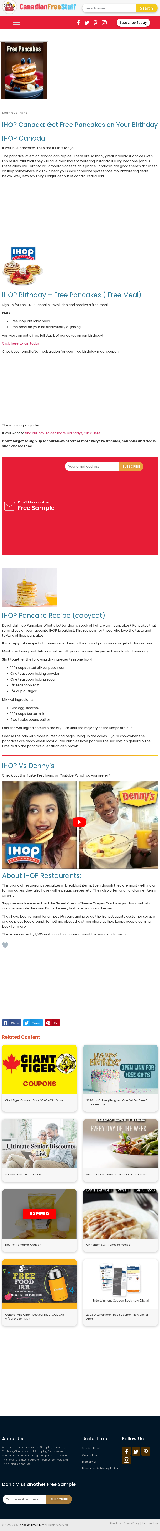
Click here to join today (21, 343)
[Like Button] (5, 945)
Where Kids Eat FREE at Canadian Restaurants (116, 1174)
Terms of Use (150, 1523)
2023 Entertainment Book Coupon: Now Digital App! (117, 1317)
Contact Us (89, 1455)
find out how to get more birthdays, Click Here (63, 433)
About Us (115, 1523)
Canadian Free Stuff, (31, 1525)
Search (146, 8)
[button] (11, 1022)
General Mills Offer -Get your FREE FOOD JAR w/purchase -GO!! (34, 1317)
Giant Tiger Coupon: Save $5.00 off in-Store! (34, 1100)
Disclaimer (89, 1462)
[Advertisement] (104, 70)
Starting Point (91, 1448)
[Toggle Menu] (16, 23)
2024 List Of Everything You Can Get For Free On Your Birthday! (117, 1102)
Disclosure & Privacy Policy (100, 1468)
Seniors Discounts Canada (23, 1174)
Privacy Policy (131, 1523)
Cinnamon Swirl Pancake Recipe (108, 1245)
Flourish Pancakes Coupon (23, 1245)
